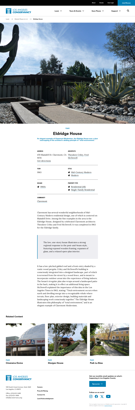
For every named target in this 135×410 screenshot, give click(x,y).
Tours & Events (75, 11)
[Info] (131, 120)
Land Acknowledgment (45, 398)
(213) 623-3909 (14, 395)
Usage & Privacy (108, 405)
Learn (57, 11)
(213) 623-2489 (16, 393)
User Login (111, 2)
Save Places (96, 11)
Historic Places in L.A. (21, 19)
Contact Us (41, 395)
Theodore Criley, (76, 155)
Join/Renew (126, 3)
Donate (101, 2)
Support (114, 11)
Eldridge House (38, 19)
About (93, 2)
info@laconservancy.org (14, 398)
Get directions (44, 161)
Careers (40, 387)
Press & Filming (42, 391)
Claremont (42, 201)
